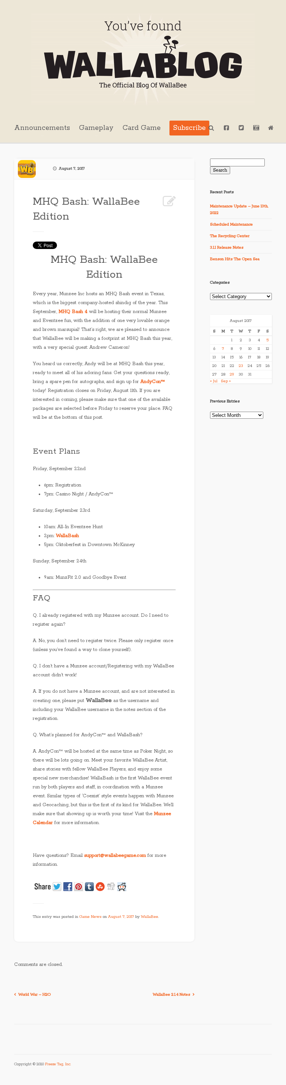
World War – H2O (34, 994)
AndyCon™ (152, 381)
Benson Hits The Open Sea (235, 259)
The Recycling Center (230, 236)
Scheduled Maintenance (231, 224)
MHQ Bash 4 (73, 312)
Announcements (42, 128)
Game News (90, 916)
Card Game (142, 128)
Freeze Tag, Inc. (58, 1064)
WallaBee (149, 916)
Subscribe (189, 128)
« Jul (213, 381)
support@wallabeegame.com (115, 855)
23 (241, 365)
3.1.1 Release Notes (227, 247)
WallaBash (67, 536)
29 (232, 374)
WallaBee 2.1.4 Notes (171, 994)
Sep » (226, 381)
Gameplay (96, 128)
